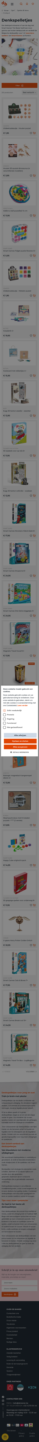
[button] (19, 752)
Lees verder (22, 705)
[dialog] (19, 721)
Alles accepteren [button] (20, 747)
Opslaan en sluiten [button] (20, 741)
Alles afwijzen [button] (20, 735)
